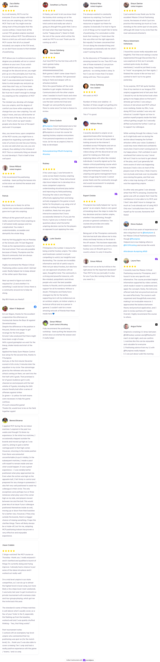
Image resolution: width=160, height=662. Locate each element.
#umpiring (67, 151)
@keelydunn (148, 233)
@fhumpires (48, 126)
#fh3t (145, 251)
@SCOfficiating (130, 245)
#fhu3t (60, 151)
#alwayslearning (50, 151)
